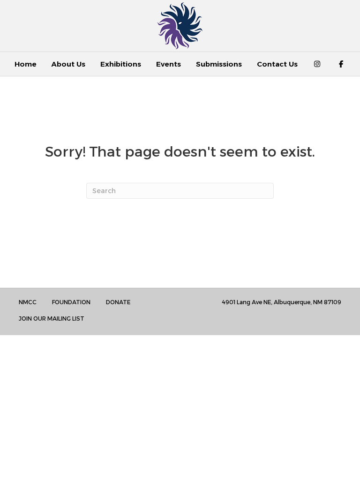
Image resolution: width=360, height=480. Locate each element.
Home (26, 64)
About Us (68, 64)
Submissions (219, 64)
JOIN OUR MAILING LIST (51, 318)
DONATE (118, 302)
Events (168, 64)
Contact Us (277, 64)
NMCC (28, 302)
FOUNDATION (71, 302)
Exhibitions (120, 64)
